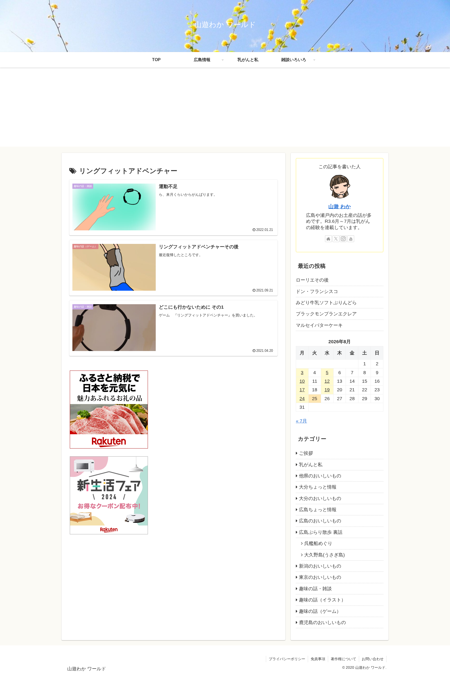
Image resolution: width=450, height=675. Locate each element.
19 (327, 389)
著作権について (343, 659)
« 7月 (301, 421)
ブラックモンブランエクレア (326, 313)
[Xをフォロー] (336, 238)
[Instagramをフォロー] (343, 238)
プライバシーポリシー (287, 659)
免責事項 (318, 659)
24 (302, 398)
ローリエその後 (312, 280)
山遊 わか (339, 206)
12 (327, 381)
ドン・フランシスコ (317, 291)
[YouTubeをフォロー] (350, 238)
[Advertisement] (225, 110)
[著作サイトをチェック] (328, 238)
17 (302, 389)
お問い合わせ (373, 659)
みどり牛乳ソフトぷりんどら (326, 302)
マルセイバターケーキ (319, 325)
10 (302, 381)
